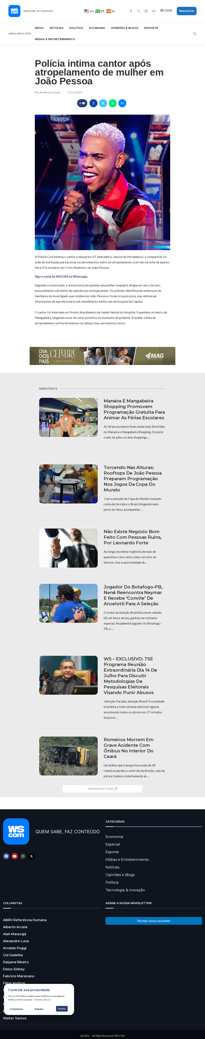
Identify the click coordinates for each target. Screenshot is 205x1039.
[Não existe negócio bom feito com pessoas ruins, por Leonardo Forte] (68, 548)
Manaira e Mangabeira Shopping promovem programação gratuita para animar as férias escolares (134, 409)
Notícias (56, 27)
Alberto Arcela (15, 927)
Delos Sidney (14, 969)
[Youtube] (154, 11)
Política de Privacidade (20, 999)
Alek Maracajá (14, 934)
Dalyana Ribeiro (16, 962)
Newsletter (186, 10)
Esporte (151, 27)
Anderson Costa (50, 92)
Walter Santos (15, 1018)
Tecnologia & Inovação (125, 890)
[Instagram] (146, 11)
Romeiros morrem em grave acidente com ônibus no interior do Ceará (129, 748)
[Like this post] (83, 103)
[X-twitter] (31, 856)
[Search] (195, 33)
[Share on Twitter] (103, 103)
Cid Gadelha (13, 955)
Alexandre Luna (16, 941)
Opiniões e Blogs (124, 27)
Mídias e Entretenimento (55, 39)
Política (76, 27)
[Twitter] (138, 11)
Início (39, 27)
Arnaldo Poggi (14, 948)
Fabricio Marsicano (18, 976)
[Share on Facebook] (93, 103)
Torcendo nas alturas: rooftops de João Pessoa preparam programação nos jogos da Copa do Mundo (133, 479)
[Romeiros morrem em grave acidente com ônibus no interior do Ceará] (68, 756)
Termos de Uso (42, 999)
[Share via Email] (122, 103)
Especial (113, 844)
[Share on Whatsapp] (113, 103)
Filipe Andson (14, 983)
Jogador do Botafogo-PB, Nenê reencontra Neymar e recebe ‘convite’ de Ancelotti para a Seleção (133, 595)
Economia (97, 27)
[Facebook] (131, 11)
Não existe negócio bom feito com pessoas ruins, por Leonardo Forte (133, 537)
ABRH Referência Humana (24, 920)
